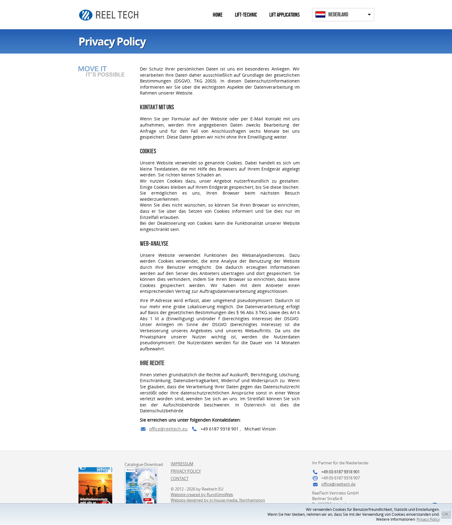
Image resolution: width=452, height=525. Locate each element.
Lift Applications (284, 15)
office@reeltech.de (338, 484)
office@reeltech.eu (168, 429)
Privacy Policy (428, 519)
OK (445, 514)
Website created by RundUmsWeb (202, 494)
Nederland (338, 14)
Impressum (182, 463)
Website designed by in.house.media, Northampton (218, 500)
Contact (179, 478)
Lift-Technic (246, 15)
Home (218, 15)
